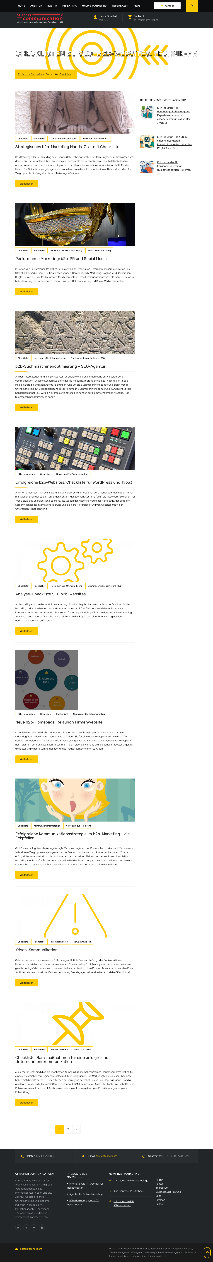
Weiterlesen (27, 183)
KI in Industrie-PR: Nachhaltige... (132, 1180)
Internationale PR (59, 941)
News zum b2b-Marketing (95, 138)
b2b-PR (52, 5)
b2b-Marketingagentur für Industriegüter (83, 1202)
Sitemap (160, 1199)
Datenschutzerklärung (168, 1191)
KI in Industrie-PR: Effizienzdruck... (124, 1203)
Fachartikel (52, 74)
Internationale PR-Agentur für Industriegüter (85, 1185)
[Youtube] (42, 1227)
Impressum (162, 1187)
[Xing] (26, 1227)
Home (21, 5)
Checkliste (65, 74)
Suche (159, 1203)
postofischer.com (106, 1155)
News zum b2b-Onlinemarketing (66, 250)
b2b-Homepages (26, 474)
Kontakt (169, 5)
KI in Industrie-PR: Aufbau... (129, 1191)
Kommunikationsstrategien (64, 138)
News (136, 5)
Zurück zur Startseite (30, 74)
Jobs (158, 1195)
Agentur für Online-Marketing (86, 1194)
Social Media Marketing (99, 250)
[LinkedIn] (18, 1227)
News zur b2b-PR (82, 941)
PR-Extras (69, 5)
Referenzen (120, 5)
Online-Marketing (94, 5)
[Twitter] (34, 1227)
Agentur (36, 5)
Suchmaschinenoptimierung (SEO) (88, 358)
